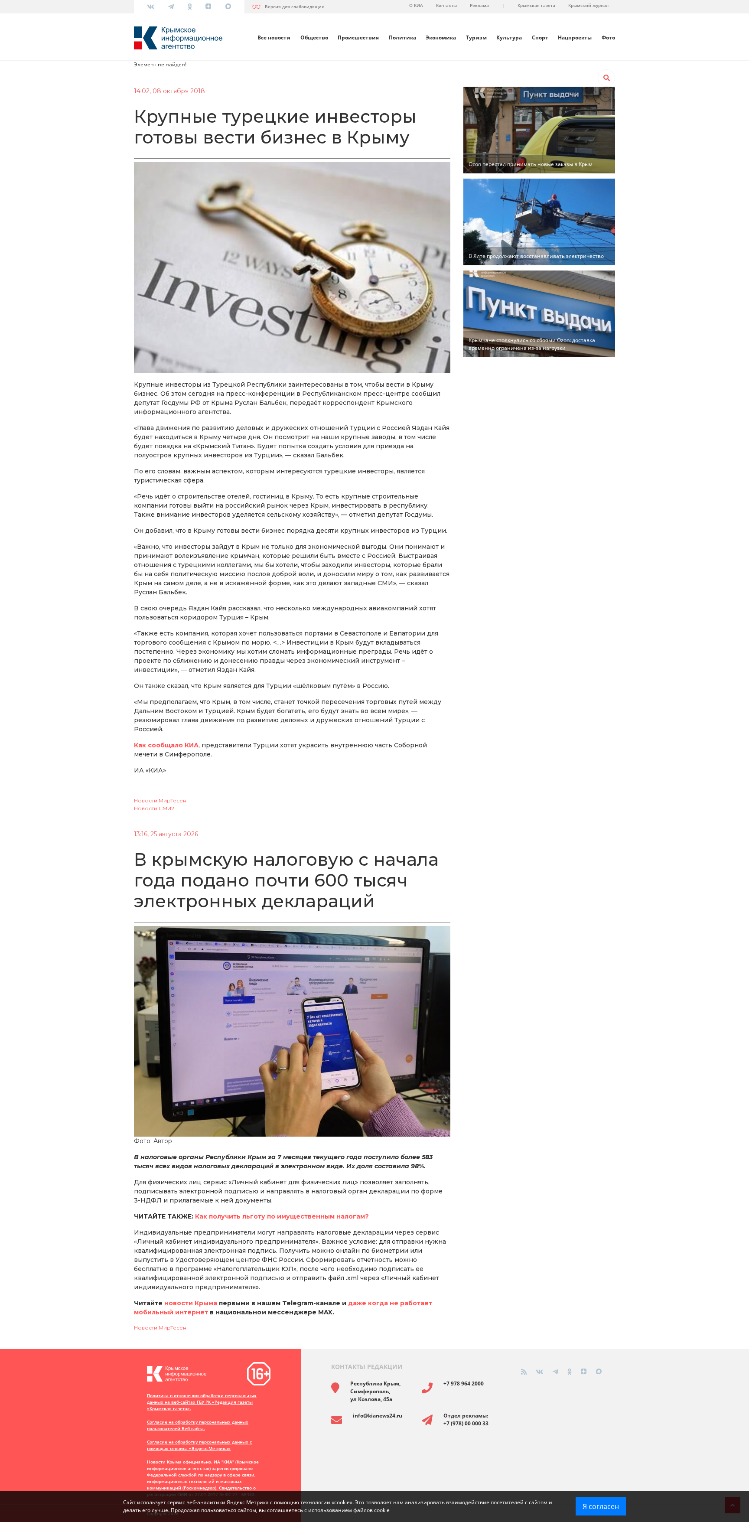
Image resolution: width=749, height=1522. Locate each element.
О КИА (416, 5)
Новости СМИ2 (154, 808)
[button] (606, 78)
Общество (314, 37)
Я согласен (601, 1506)
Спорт (540, 37)
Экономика (441, 37)
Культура (509, 37)
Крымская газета (536, 5)
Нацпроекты (575, 37)
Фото (608, 37)
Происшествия (358, 37)
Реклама (479, 5)
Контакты (446, 5)
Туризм (476, 37)
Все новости (273, 37)
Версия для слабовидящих (294, 6)
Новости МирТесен (160, 800)
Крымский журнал (588, 5)
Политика (402, 37)
